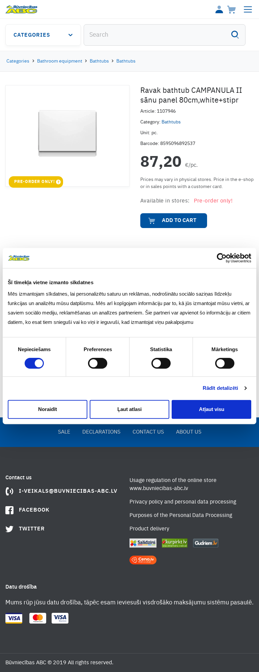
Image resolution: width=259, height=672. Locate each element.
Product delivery (149, 529)
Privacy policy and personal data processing (183, 502)
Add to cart (179, 220)
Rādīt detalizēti (220, 388)
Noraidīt (47, 409)
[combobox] (165, 35)
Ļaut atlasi (129, 409)
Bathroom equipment (59, 61)
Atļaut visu (211, 409)
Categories (31, 35)
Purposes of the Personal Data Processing (181, 515)
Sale (64, 432)
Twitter (32, 529)
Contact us (148, 432)
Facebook (34, 510)
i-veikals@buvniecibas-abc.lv (68, 491)
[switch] (97, 363)
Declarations (101, 432)
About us (188, 432)
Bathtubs (99, 61)
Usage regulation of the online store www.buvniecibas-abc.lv (173, 484)
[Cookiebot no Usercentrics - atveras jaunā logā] (221, 258)
